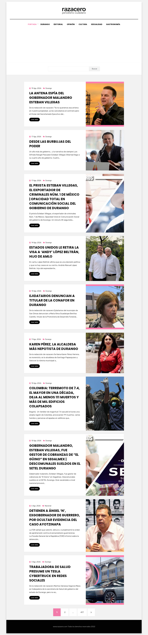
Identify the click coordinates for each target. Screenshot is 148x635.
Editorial (58, 24)
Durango (45, 24)
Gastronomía (113, 24)
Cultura (83, 24)
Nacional (48, 506)
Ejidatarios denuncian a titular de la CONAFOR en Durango (52, 300)
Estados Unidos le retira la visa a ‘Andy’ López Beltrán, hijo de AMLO (54, 252)
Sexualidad (96, 24)
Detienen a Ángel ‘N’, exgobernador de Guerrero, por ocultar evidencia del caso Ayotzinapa (54, 517)
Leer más (34, 119)
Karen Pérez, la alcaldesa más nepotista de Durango (53, 346)
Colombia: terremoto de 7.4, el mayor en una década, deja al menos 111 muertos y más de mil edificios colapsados (54, 397)
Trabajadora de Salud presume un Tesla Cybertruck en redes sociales (50, 574)
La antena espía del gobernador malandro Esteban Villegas (50, 97)
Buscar (94, 69)
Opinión (71, 24)
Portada (32, 24)
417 (83, 612)
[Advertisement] (74, 43)
